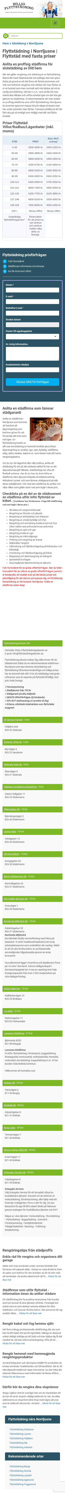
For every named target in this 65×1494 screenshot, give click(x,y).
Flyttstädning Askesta (21, 1447)
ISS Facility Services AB (16, 898)
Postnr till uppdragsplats (19, 331)
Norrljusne (36, 43)
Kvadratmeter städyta (17, 364)
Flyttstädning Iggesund (22, 1479)
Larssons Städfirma (14, 1033)
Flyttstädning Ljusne (20, 1434)
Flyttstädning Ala (18, 1442)
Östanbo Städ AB (13, 742)
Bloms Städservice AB (15, 876)
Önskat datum (13, 319)
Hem (5, 43)
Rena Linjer (9, 1127)
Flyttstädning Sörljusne (22, 1429)
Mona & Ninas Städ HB (15, 1150)
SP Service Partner (13, 719)
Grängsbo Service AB (15, 1172)
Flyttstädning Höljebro (21, 1438)
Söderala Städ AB (13, 764)
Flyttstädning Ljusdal (21, 1475)
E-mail (10, 296)
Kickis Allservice (12, 988)
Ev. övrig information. (17, 344)
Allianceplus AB (12, 809)
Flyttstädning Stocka (20, 1471)
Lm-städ (8, 1011)
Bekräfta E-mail (15, 308)
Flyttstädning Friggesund (23, 1484)
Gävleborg (19, 43)
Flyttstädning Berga (20, 1466)
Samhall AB (10, 1105)
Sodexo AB (9, 1082)
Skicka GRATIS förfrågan (32, 382)
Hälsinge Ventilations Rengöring (20, 786)
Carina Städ (10, 831)
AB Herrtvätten (11, 854)
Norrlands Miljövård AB (16, 921)
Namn (10, 285)
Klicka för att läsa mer (30, 1313)
